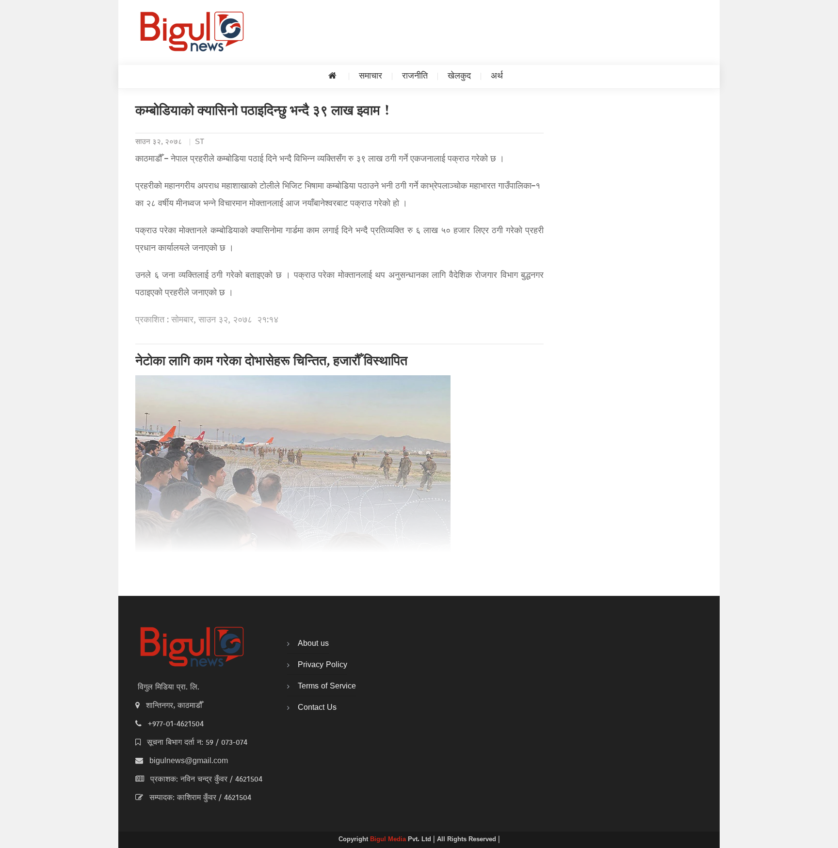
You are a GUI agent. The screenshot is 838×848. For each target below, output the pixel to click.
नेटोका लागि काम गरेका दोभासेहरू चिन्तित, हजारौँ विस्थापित (271, 362)
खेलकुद (459, 76)
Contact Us (317, 708)
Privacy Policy (322, 665)
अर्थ (497, 76)
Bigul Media (389, 839)
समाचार (370, 76)
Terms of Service (327, 686)
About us (313, 644)
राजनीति (415, 76)
